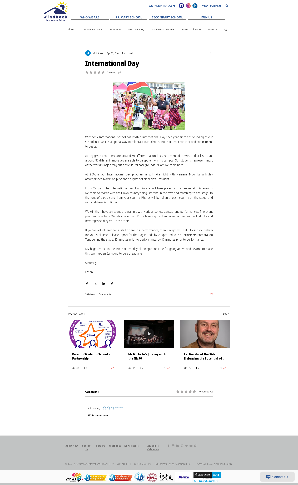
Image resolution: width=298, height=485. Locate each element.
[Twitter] (186, 446)
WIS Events (115, 29)
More (211, 29)
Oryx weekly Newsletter (163, 29)
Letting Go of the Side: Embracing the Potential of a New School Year (204, 356)
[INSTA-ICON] (188, 5)
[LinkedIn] (177, 446)
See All (226, 313)
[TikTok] (195, 446)
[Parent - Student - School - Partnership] (93, 334)
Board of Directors (191, 29)
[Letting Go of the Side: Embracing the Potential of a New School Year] (205, 334)
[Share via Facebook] (86, 283)
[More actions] (211, 53)
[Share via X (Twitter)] (95, 283)
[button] (90, 17)
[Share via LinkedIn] (103, 283)
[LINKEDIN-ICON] (194, 5)
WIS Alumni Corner (93, 29)
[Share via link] (112, 283)
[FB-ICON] (181, 5)
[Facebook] (168, 446)
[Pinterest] (182, 446)
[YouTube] (191, 446)
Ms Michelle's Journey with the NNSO (147, 356)
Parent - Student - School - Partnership (91, 356)
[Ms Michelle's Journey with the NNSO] (149, 334)
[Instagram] (173, 446)
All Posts (72, 29)
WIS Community (136, 29)
